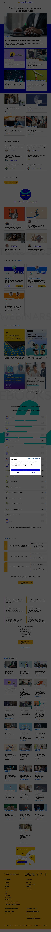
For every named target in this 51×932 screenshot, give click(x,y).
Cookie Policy (37, 458)
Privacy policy (31, 458)
